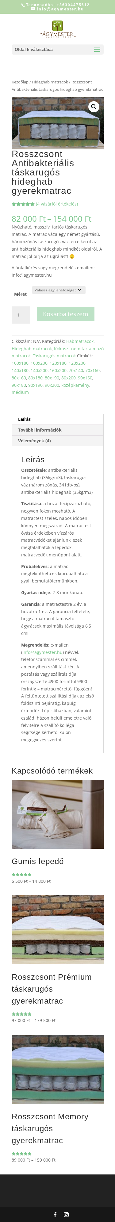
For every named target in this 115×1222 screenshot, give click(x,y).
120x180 (58, 363)
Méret (20, 294)
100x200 (39, 363)
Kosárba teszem (65, 314)
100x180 (20, 363)
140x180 (20, 370)
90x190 (35, 385)
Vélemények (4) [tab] (34, 441)
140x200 (39, 370)
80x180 (35, 378)
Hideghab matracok (50, 82)
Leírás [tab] (24, 419)
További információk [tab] (40, 430)
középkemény (75, 385)
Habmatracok (80, 341)
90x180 (19, 385)
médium (20, 392)
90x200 (52, 385)
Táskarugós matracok (54, 356)
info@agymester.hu (42, 652)
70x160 (92, 370)
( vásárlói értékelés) (57, 204)
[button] (93, 106)
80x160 (19, 378)
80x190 (52, 378)
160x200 (58, 370)
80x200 (68, 378)
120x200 (77, 363)
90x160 (85, 378)
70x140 (76, 370)
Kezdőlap (20, 82)
